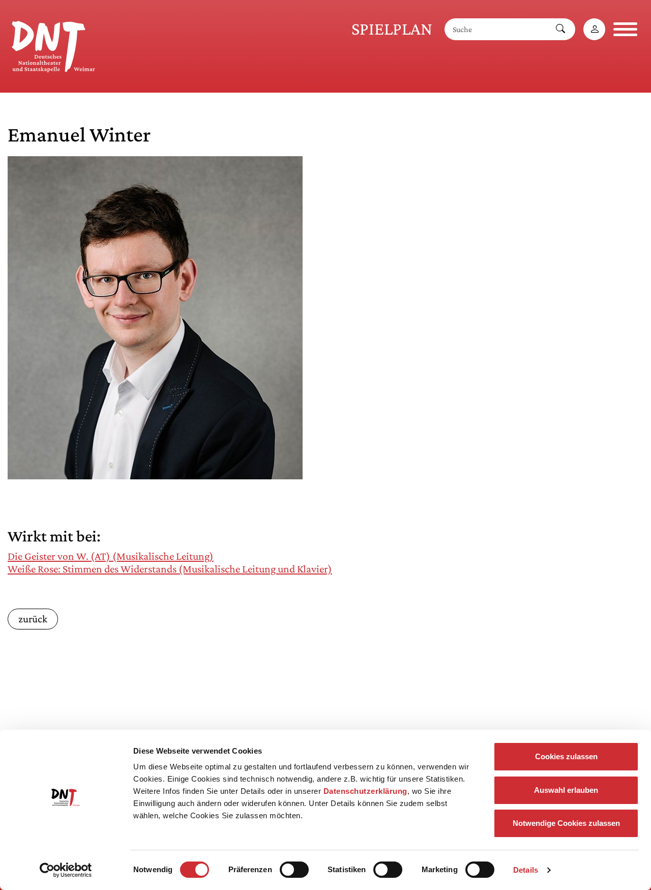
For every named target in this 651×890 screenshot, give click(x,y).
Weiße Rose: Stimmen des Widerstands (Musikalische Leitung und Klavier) (170, 569)
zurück (32, 618)
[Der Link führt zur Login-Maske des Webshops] (594, 29)
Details (525, 870)
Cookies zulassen (566, 756)
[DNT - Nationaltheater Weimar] (53, 45)
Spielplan (391, 29)
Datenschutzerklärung (365, 791)
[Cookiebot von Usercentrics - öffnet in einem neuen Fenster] (65, 870)
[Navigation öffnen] (625, 29)
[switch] (294, 870)
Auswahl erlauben (566, 790)
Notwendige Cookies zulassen (566, 823)
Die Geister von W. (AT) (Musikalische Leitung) (111, 556)
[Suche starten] (560, 29)
